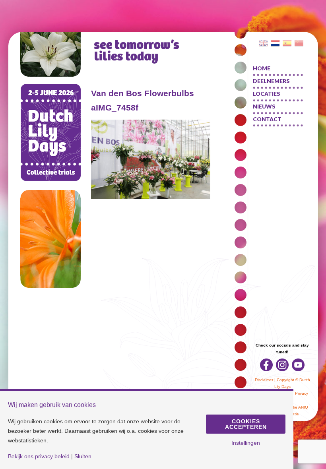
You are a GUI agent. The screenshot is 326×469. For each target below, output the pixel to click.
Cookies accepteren (246, 424)
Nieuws (264, 106)
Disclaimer (264, 380)
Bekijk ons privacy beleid (39, 456)
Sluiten (82, 456)
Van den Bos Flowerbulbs (142, 93)
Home (261, 68)
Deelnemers (271, 81)
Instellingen (245, 443)
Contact (267, 119)
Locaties (266, 94)
